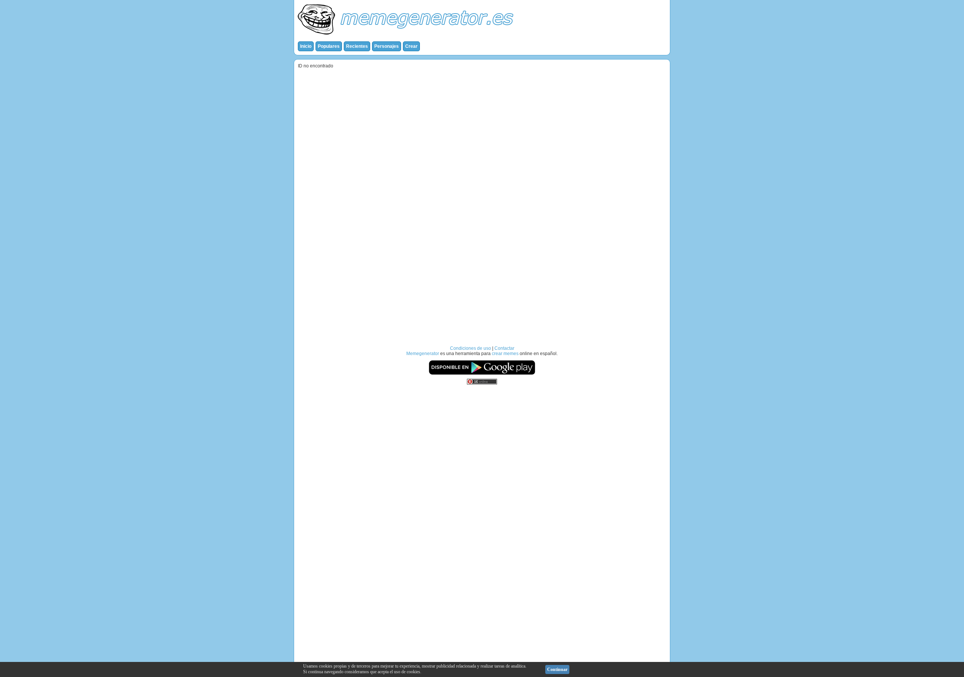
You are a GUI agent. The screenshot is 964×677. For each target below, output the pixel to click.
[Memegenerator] (407, 36)
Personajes (386, 46)
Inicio (305, 46)
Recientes (357, 46)
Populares (329, 46)
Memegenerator (422, 353)
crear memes (505, 353)
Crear (411, 46)
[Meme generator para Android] (482, 373)
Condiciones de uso (470, 348)
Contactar (504, 348)
